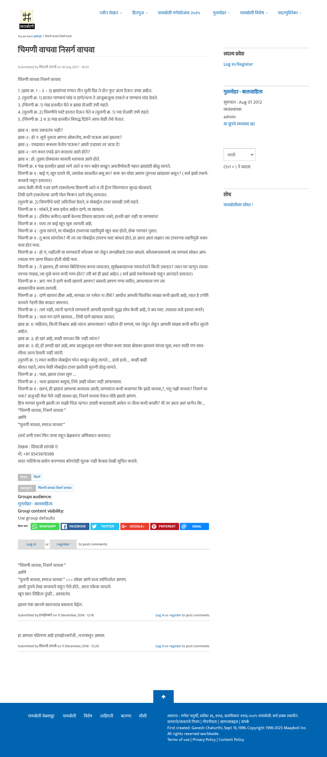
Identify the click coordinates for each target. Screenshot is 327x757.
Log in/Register (238, 64)
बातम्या (126, 716)
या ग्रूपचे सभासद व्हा (239, 124)
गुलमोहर (219, 13)
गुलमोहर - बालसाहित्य (35, 504)
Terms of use (178, 739)
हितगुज (138, 13)
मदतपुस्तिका (288, 13)
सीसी (143, 716)
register (63, 544)
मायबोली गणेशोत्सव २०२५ (179, 13)
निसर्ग (36, 477)
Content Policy (231, 739)
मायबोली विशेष (252, 13)
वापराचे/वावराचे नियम (183, 721)
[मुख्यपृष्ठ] (27, 19)
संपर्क (245, 721)
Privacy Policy (205, 739)
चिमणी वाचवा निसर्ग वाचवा (55, 488)
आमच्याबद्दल (229, 721)
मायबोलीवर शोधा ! (238, 205)
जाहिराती (106, 716)
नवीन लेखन (108, 13)
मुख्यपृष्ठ (38, 36)
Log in (31, 544)
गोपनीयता (210, 721)
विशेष (88, 716)
